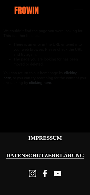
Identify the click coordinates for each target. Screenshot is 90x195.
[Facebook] (45, 174)
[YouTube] (58, 174)
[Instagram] (32, 174)
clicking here (40, 82)
